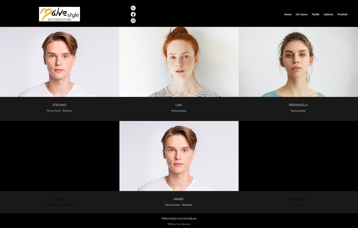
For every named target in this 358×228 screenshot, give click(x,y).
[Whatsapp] (133, 8)
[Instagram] (133, 20)
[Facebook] (133, 14)
